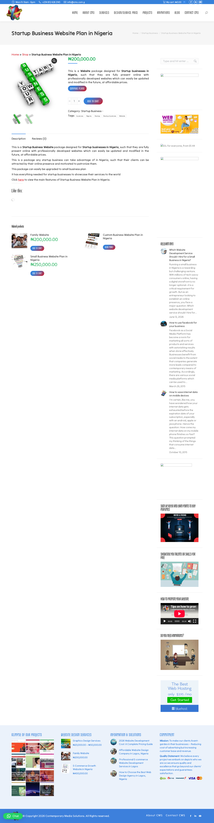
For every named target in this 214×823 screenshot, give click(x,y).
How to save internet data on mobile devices (183, 393)
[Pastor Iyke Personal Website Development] (33, 789)
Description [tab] (19, 138)
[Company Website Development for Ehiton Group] (19, 775)
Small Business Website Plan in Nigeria (49, 258)
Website (122, 116)
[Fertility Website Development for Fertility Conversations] (47, 789)
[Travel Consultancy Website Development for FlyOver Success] (33, 761)
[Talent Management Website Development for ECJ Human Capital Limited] (33, 775)
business (79, 116)
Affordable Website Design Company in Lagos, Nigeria (134, 751)
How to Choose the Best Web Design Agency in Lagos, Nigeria (135, 776)
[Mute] (189, 621)
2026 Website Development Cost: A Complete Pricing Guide (136, 742)
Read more (109, 247)
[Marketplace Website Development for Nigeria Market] (47, 747)
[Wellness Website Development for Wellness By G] (19, 789)
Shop (25, 54)
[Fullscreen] (194, 621)
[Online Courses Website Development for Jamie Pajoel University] (47, 775)
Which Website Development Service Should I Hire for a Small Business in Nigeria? (182, 255)
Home (15, 54)
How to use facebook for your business (183, 324)
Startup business (109, 116)
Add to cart (93, 101)
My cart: (175, 2)
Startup (97, 116)
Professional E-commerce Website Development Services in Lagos (133, 763)
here (21, 179)
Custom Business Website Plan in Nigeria (123, 236)
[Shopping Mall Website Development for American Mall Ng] (19, 761)
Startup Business (91, 111)
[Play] (164, 621)
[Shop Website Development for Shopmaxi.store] (47, 761)
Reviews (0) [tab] (39, 138)
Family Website (39, 235)
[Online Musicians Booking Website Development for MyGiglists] (19, 747)
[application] (179, 613)
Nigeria (89, 116)
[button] (54, 61)
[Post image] (164, 251)
